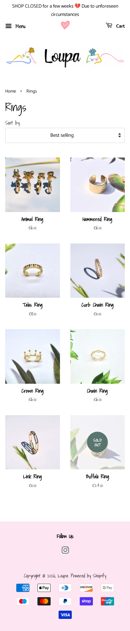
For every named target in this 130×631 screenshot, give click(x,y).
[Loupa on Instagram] (65, 551)
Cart (120, 26)
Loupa (63, 576)
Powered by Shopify (88, 576)
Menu (19, 26)
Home (10, 91)
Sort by (12, 122)
